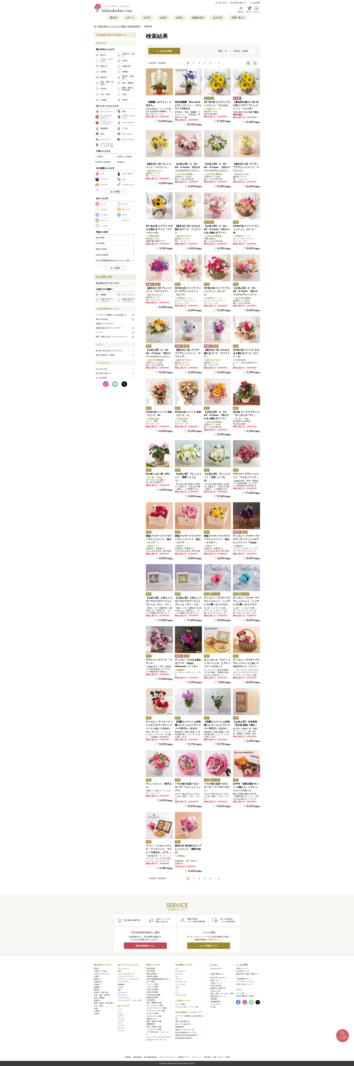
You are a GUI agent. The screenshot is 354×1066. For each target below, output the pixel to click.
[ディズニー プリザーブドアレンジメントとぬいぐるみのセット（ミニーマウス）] (246, 639)
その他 (212, 1007)
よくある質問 (254, 3)
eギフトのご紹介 (181, 1024)
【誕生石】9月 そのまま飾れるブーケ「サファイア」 (217, 353)
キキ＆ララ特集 (152, 1013)
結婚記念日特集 (152, 997)
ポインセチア (180, 971)
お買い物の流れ (216, 985)
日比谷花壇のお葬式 (182, 1038)
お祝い (96, 1008)
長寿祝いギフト (152, 1019)
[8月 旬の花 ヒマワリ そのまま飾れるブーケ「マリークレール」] (159, 205)
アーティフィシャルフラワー (128, 979)
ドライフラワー (123, 982)
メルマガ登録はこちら (208, 946)
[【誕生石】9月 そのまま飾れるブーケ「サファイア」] (217, 329)
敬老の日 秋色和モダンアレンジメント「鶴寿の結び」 (188, 849)
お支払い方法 (215, 991)
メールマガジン (216, 1004)
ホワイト (121, 1028)
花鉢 (119, 990)
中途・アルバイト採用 (221, 1057)
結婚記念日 (198, 17)
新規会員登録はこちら (145, 946)
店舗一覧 (236, 17)
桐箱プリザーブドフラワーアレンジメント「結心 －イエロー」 (217, 539)
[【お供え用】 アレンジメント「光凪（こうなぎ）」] (217, 453)
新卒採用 (207, 1057)
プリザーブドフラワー (126, 976)
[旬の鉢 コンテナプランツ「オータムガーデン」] (246, 391)
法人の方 (217, 17)
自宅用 (96, 1013)
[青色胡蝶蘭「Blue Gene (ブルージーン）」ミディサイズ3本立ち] (188, 81)
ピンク (120, 1012)
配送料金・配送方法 (217, 988)
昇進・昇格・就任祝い (102, 995)
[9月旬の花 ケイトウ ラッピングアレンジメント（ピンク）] (188, 267)
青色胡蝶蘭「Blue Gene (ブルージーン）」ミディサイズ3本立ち (188, 105)
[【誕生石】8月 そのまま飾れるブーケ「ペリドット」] (188, 205)
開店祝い (97, 990)
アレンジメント (123, 968)
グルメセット (123, 992)
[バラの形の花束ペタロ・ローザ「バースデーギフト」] (217, 763)
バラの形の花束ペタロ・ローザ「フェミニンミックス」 (188, 787)
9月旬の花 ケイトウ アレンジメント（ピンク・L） (217, 291)
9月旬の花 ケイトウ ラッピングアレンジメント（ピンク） (188, 291)
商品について (215, 980)
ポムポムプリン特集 (153, 1016)
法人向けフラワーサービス (156, 1040)
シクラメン (179, 974)
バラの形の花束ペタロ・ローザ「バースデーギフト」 (217, 787)
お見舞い (97, 1011)
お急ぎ (163, 17)
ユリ (177, 992)
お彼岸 (96, 976)
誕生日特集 (150, 968)
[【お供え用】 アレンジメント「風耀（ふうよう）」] (188, 453)
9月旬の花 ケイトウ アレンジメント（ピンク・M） (246, 229)
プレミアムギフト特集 (154, 1005)
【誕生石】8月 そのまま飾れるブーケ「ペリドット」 (188, 229)
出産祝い (97, 984)
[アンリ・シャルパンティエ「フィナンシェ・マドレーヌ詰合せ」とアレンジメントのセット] (159, 825)
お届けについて (216, 983)
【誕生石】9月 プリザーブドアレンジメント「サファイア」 (188, 353)
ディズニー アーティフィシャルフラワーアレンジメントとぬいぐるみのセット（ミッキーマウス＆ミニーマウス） (159, 728)
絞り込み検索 (166, 51)
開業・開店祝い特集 (153, 1021)
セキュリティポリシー (167, 1057)
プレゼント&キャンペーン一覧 (186, 1007)
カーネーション (181, 982)
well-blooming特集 (153, 995)
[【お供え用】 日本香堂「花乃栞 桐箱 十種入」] (246, 701)
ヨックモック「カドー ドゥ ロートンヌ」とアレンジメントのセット (217, 663)
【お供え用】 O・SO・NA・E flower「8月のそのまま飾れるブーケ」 (216, 229)
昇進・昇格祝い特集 (153, 1027)
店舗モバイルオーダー (183, 1030)
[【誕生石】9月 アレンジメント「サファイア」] (159, 267)
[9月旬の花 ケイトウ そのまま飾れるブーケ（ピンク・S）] (246, 329)
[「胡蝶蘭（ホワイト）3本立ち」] (159, 81)
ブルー (120, 1023)
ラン (177, 990)
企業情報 (127, 1057)
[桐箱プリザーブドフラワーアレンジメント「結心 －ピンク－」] (188, 515)
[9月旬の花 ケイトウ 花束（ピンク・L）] (188, 391)
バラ (177, 968)
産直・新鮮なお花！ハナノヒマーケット (112, 337)
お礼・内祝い (99, 1006)
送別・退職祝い (100, 998)
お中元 (147, 17)
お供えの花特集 (152, 989)
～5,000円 (99, 157)
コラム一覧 (240, 993)
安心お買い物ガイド (239, 3)
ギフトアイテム (123, 998)
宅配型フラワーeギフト (105, 323)
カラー (177, 987)
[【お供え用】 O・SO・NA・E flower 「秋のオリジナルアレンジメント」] (246, 267)
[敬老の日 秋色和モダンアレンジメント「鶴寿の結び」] (188, 825)
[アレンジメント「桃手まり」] (159, 763)
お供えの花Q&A (152, 992)
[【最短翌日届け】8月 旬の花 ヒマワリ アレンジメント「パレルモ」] (246, 81)
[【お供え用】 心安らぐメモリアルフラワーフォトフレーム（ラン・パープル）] (159, 577)
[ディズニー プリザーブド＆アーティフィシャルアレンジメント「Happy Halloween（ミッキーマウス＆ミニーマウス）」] (246, 515)
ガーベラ (178, 979)
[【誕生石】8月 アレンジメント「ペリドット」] (159, 143)
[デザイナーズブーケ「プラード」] (159, 639)
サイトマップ (197, 1057)
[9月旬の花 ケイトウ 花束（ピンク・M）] (159, 391)
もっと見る (115, 191)
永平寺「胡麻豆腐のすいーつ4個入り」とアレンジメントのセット (246, 787)
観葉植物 (121, 984)
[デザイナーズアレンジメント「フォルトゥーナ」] (246, 453)
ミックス (121, 1031)
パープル (121, 1020)
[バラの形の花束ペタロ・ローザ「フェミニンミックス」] (188, 763)
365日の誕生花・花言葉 (105, 355)
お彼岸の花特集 (152, 976)
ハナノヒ (99, 332)
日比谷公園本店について (184, 1032)
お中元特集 (150, 971)
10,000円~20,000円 (103, 162)
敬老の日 (97, 979)
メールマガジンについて (245, 981)
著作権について (184, 1057)
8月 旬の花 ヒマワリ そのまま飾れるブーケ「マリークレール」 (159, 229)
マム (177, 976)
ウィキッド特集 (152, 984)
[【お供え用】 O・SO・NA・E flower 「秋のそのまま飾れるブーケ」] (217, 391)
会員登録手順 (215, 1001)
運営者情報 (137, 1057)
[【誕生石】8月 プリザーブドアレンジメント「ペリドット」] (246, 143)
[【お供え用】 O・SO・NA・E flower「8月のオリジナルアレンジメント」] (188, 143)
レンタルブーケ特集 (153, 1029)
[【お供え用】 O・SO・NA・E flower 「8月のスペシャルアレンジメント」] (217, 143)
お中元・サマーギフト (102, 974)
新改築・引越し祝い (101, 992)
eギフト (130, 17)
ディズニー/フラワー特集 (155, 1011)
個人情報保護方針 (150, 1057)
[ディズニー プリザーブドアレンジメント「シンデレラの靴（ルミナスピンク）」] (217, 577)
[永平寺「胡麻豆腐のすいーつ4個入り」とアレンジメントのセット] (246, 763)
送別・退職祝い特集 (153, 1003)
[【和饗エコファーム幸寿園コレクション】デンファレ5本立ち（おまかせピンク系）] (188, 701)
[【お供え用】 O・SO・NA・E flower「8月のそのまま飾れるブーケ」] (217, 205)
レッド (120, 1009)
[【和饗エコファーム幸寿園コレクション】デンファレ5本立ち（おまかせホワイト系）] (217, 701)
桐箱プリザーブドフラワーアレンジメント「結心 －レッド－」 (159, 539)
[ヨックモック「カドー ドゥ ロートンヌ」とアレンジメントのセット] (217, 639)
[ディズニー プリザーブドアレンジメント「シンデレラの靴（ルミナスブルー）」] (246, 577)
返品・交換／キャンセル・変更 (222, 993)
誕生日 (113, 17)
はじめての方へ (221, 3)
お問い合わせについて (244, 984)
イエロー (121, 1015)
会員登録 (213, 999)
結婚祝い (97, 987)
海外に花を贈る (102, 319)
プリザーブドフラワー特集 (156, 1008)
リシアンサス (180, 984)
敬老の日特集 (151, 974)
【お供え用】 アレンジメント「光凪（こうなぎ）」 (217, 477)
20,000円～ (121, 162)
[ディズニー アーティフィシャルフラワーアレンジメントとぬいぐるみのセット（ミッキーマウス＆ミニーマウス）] (159, 701)
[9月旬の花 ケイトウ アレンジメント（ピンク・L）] (217, 267)
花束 (119, 971)
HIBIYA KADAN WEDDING (185, 1035)
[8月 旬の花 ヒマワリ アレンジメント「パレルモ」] (217, 81)
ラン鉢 (120, 987)
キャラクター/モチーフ (126, 974)
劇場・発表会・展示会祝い (104, 1003)
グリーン (121, 1025)
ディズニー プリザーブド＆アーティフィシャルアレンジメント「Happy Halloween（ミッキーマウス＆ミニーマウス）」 (246, 542)
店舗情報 (178, 1027)
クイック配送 (180, 1004)
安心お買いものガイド (218, 977)
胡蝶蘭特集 (150, 1024)
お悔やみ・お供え (100, 971)
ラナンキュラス (181, 995)
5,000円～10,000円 (124, 157)
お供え (179, 17)
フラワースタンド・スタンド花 (129, 1000)
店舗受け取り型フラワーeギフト (109, 328)
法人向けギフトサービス (107, 283)
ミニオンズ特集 (152, 987)
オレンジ (121, 1017)
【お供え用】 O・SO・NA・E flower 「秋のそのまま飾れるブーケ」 (216, 415)
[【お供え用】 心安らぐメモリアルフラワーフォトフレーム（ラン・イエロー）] (188, 577)
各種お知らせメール (217, 996)
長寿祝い (97, 1000)
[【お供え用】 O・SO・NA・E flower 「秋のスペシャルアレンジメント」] (159, 329)
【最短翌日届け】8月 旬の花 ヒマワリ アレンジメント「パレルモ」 (245, 105)
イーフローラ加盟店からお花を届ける (111, 315)
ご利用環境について (243, 979)
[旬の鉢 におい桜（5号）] (159, 453)
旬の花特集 (150, 1000)
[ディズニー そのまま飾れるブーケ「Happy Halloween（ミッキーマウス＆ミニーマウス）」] (188, 639)
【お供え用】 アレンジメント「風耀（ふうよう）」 (188, 477)
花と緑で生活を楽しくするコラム (109, 351)
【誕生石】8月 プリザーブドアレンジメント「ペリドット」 (246, 167)
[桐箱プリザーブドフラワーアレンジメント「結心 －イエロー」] (217, 515)
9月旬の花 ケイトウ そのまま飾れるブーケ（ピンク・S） (246, 353)
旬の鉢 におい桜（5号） (158, 474)
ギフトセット (123, 995)
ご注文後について (242, 971)
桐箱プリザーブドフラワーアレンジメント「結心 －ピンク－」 (188, 539)
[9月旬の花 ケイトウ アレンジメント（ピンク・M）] (246, 205)
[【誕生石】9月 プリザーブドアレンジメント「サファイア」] (188, 329)
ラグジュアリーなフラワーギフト (158, 1037)
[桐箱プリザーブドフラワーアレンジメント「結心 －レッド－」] (159, 515)
